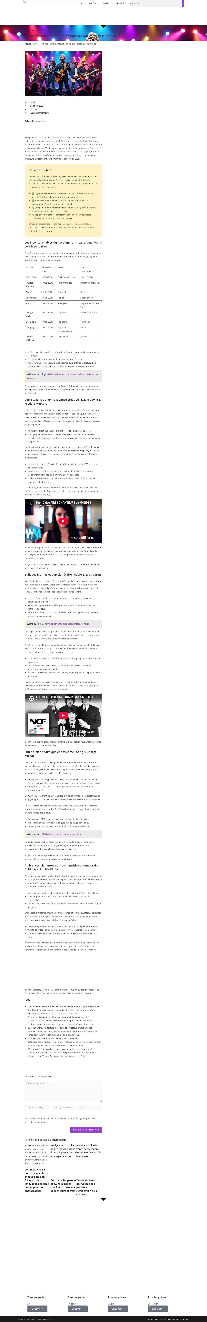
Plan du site (172, 1319)
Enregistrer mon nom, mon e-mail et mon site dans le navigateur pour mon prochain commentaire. (60, 1120)
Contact (184, 1319)
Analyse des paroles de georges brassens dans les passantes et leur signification (63, 1151)
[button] (63, 127)
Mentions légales (156, 1319)
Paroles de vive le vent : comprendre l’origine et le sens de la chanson (88, 1151)
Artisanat (93, 3)
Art (82, 3)
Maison (106, 3)
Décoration (121, 3)
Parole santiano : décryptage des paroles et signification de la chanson (87, 1187)
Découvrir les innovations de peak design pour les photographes (37, 1186)
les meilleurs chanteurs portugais (77, 363)
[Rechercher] (183, 3)
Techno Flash (48, 1056)
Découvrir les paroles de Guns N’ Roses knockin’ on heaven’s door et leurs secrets (63, 1186)
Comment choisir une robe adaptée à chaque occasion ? (36, 1173)
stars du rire (45, 366)
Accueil (28, 43)
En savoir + (37, 1308)
